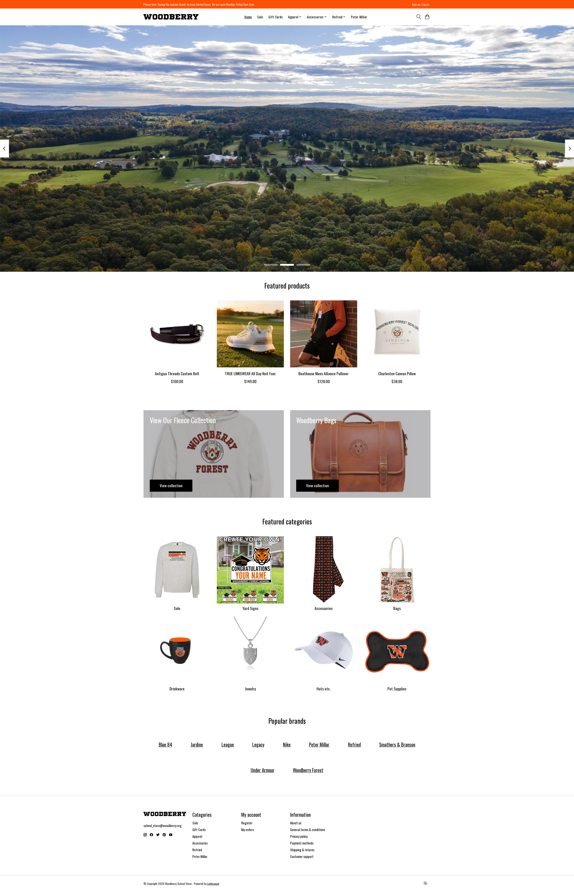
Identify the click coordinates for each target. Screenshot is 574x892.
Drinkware (177, 689)
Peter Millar (359, 16)
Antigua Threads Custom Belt (177, 373)
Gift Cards (275, 16)
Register (246, 823)
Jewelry (250, 689)
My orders (247, 829)
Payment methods (301, 843)
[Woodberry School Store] (171, 17)
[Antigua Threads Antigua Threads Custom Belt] (177, 333)
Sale (260, 16)
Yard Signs (250, 608)
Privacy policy (299, 836)
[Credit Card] (425, 883)
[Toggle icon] (418, 17)
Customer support (301, 856)
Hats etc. (323, 689)
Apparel (197, 836)
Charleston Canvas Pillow (397, 373)
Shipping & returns (302, 849)
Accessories (324, 608)
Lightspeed (213, 883)
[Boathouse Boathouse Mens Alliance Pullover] (323, 333)
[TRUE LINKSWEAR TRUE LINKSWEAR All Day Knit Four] (250, 333)
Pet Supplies (396, 689)
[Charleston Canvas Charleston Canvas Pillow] (396, 333)
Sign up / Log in (420, 4)
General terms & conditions (307, 829)
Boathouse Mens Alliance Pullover (323, 373)
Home (248, 16)
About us (295, 823)
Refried (197, 849)
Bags (397, 608)
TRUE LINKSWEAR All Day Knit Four (250, 373)
